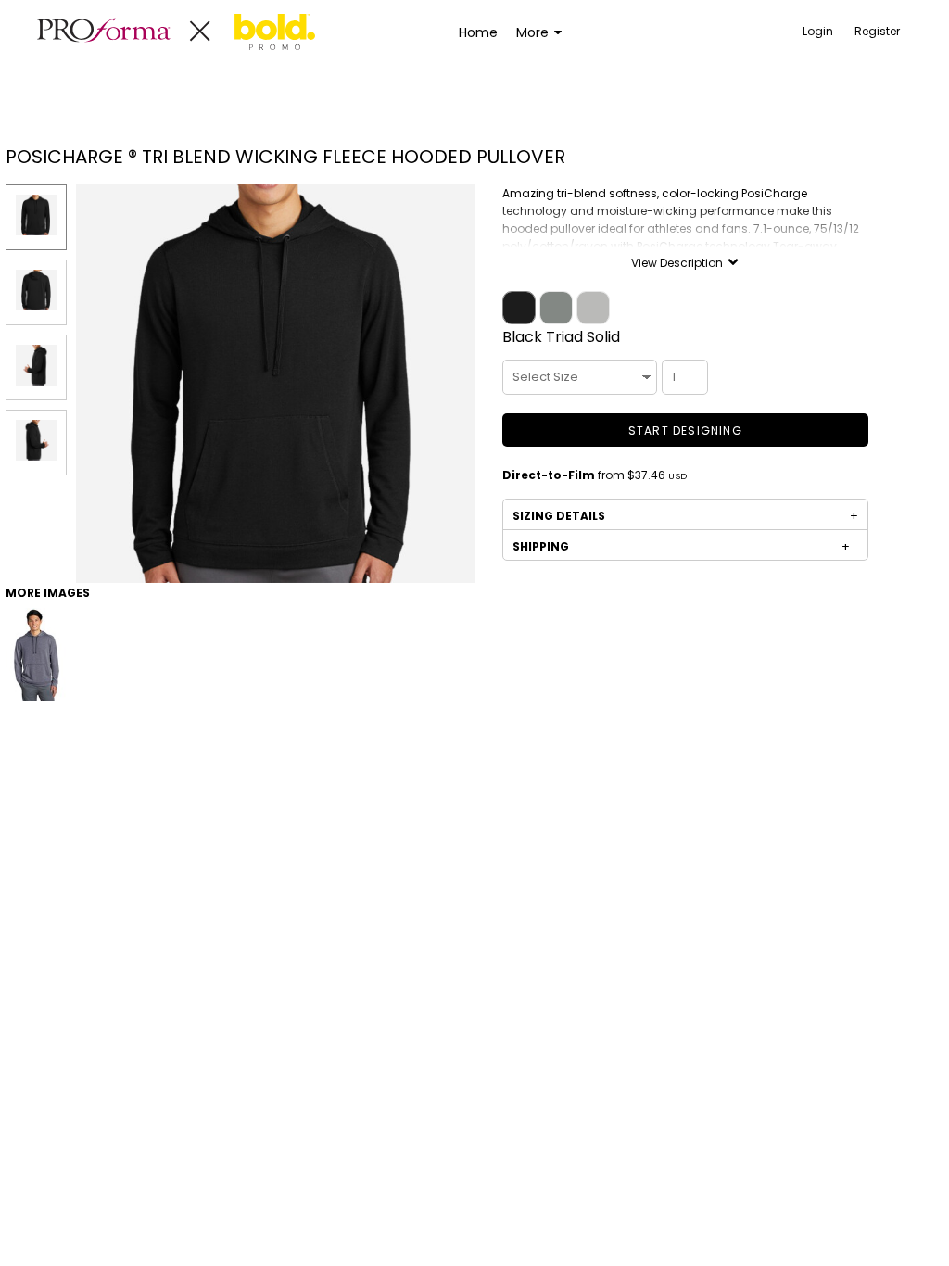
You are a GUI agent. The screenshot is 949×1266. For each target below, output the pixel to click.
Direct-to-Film (548, 475)
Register (877, 31)
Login (818, 31)
